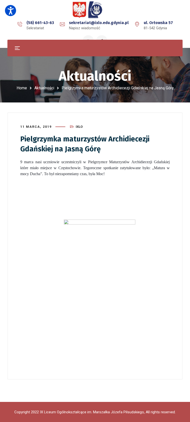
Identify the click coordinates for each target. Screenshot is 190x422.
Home (22, 88)
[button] (10, 10)
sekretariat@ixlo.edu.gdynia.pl (99, 22)
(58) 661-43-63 (40, 22)
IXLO (79, 127)
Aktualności (44, 88)
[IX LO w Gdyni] (95, 10)
